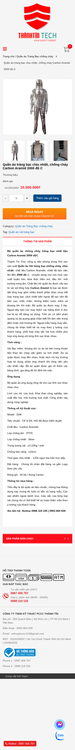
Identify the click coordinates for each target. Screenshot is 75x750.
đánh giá (8, 181)
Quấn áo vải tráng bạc (21, 232)
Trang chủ (8, 56)
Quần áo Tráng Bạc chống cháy (34, 226)
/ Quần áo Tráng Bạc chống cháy (34, 56)
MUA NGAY (34, 212)
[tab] (37, 241)
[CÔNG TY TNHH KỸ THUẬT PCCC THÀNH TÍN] (37, 22)
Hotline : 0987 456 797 (21, 743)
